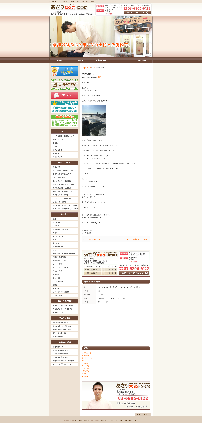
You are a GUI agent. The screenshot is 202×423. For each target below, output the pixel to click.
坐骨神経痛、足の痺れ (60, 229)
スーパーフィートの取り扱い (62, 198)
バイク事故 (85, 371)
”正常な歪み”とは (59, 177)
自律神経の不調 (58, 347)
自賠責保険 (85, 355)
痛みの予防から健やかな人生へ (63, 170)
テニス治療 (56, 278)
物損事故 (85, 373)
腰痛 (54, 219)
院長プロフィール (59, 139)
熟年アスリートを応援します (62, 191)
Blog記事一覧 (86, 68)
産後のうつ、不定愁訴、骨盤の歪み (65, 253)
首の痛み (56, 243)
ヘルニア (56, 226)
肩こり (55, 233)
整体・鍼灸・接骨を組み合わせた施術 (65, 209)
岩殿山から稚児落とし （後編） (137, 239)
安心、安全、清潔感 (59, 202)
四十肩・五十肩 (58, 236)
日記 (94, 68)
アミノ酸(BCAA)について (92, 239)
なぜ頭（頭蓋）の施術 (60, 357)
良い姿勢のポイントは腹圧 (62, 181)
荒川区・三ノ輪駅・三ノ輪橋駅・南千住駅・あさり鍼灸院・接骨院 (76, 1)
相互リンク (56, 153)
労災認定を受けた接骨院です (62, 309)
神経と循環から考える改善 (62, 329)
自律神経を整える (59, 247)
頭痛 (54, 240)
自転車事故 (85, 366)
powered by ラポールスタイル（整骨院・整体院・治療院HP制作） (119, 420)
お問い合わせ (57, 150)
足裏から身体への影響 (60, 195)
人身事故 (85, 376)
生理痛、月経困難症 (59, 257)
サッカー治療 (57, 271)
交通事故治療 (86, 353)
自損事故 (85, 363)
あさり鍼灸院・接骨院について (63, 136)
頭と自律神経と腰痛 (59, 333)
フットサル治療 (58, 281)
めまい (55, 250)
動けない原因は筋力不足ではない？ (65, 361)
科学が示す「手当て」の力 (62, 364)
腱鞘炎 (55, 285)
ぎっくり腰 (56, 222)
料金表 (55, 143)
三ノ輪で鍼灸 (57, 295)
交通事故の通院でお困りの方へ (63, 305)
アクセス (56, 146)
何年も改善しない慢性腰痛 (62, 326)
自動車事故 (85, 368)
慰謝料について (87, 358)
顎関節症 (56, 288)
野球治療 (56, 274)
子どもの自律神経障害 (60, 354)
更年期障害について (59, 260)
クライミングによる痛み (61, 292)
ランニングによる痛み (60, 267)
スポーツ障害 (57, 264)
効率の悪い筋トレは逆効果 (62, 188)
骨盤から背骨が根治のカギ (62, 174)
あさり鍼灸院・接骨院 (81, 420)
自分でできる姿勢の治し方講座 (63, 184)
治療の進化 (56, 167)
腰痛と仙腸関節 (58, 336)
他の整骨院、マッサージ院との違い (65, 205)
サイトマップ (57, 157)
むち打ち (85, 361)
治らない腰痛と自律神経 (61, 323)
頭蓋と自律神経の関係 (60, 350)
